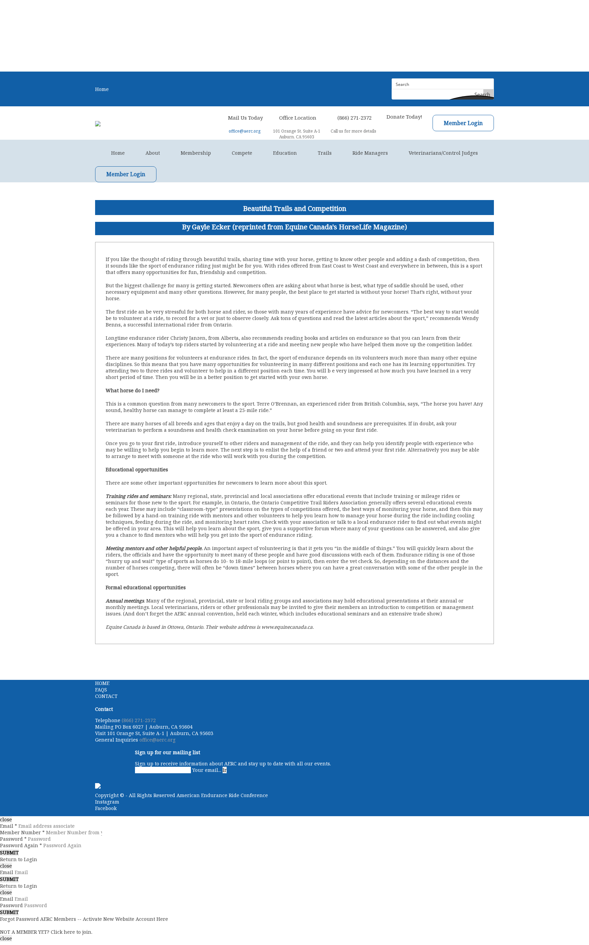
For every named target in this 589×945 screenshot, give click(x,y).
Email (6, 872)
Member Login (463, 123)
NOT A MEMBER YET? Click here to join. (46, 932)
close (6, 819)
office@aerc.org (244, 131)
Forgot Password (19, 919)
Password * (13, 839)
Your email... (206, 770)
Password (11, 905)
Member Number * (22, 832)
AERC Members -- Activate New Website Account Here (104, 919)
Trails (325, 153)
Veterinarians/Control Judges (443, 153)
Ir (225, 770)
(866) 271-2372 (139, 720)
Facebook (106, 808)
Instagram (107, 801)
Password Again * (21, 845)
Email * (8, 826)
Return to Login (18, 859)
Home (102, 89)
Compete (242, 153)
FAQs (101, 689)
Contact (106, 696)
